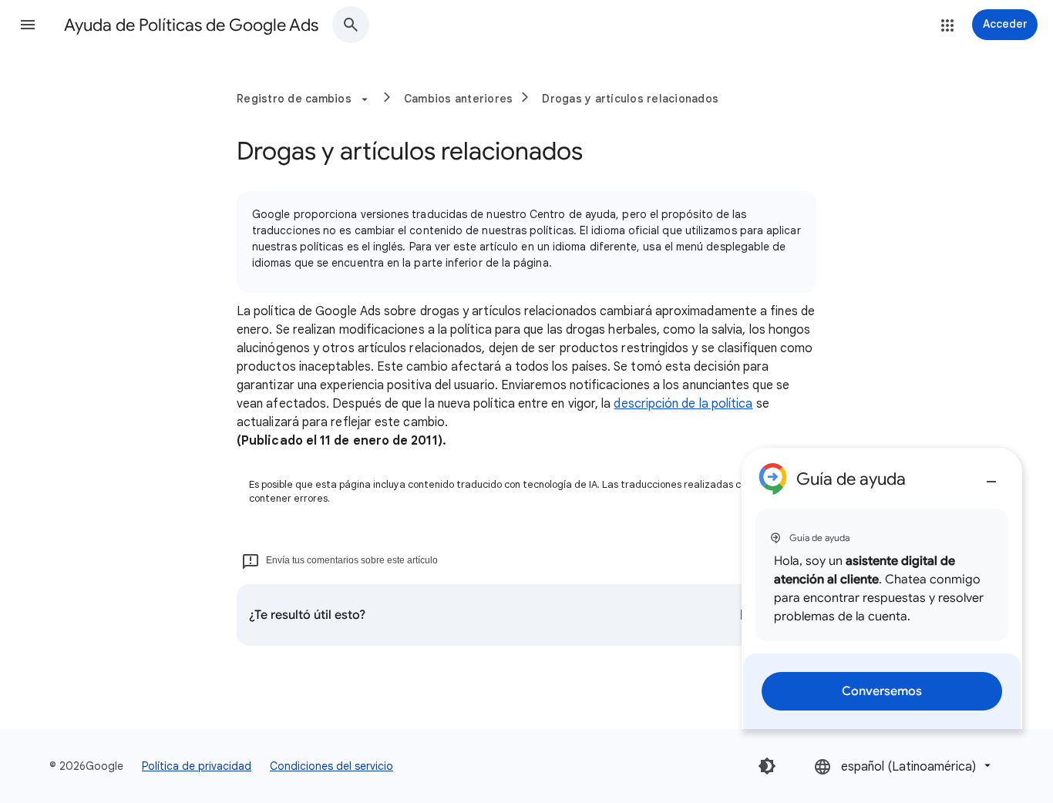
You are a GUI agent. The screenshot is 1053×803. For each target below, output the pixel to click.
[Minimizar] (991, 475)
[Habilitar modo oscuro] (767, 766)
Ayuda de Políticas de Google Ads (191, 25)
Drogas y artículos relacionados (630, 99)
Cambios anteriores (458, 99)
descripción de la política (683, 404)
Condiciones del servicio (331, 766)
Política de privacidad (196, 766)
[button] (27, 24)
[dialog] (882, 588)
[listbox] (904, 765)
